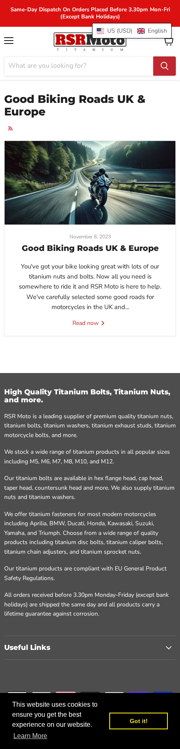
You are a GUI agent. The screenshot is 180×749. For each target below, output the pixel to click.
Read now (86, 323)
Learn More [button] (30, 735)
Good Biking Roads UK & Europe (90, 248)
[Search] (164, 66)
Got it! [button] (139, 721)
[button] (132, 30)
